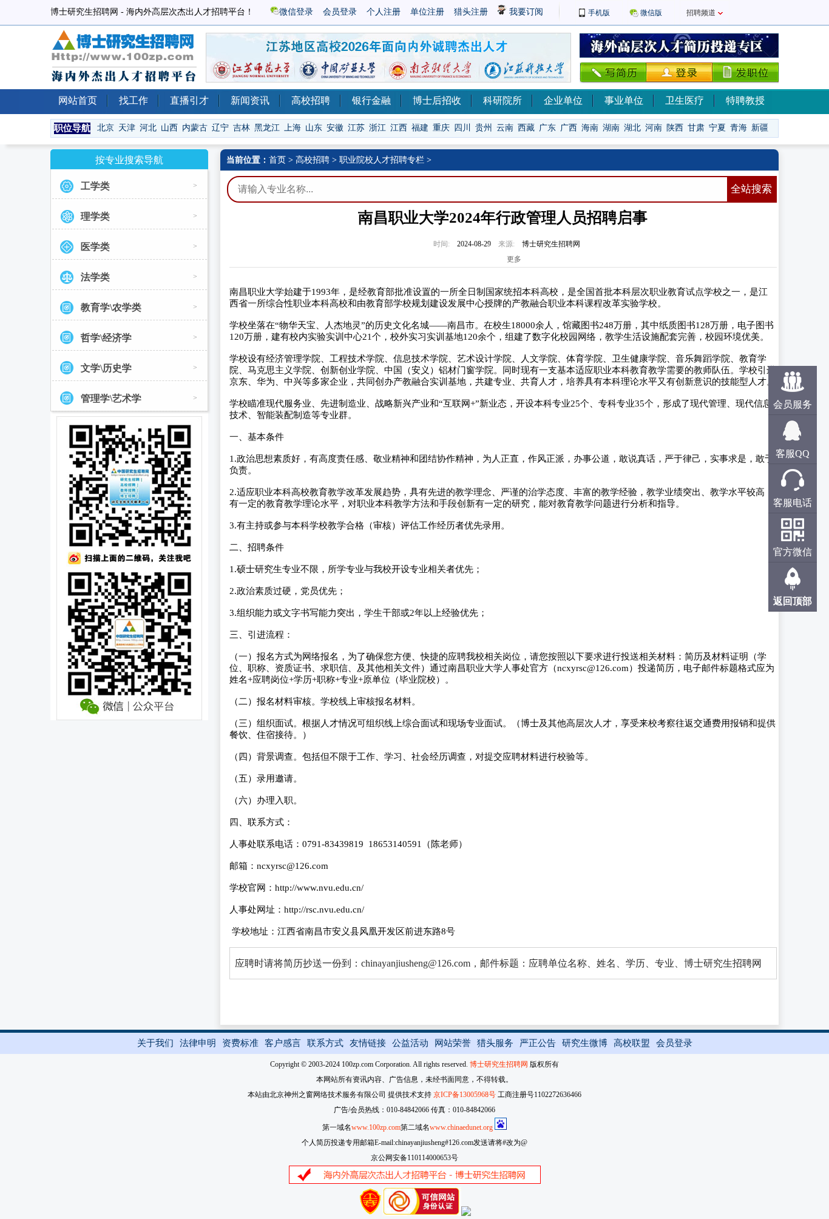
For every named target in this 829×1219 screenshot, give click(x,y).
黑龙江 (267, 127)
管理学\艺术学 (111, 398)
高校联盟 (632, 1043)
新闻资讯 (250, 100)
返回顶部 (792, 601)
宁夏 (717, 127)
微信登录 (296, 11)
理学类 (95, 216)
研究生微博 (584, 1043)
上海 (292, 127)
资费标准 (240, 1043)
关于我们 (155, 1043)
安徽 (335, 127)
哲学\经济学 (106, 338)
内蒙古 (195, 127)
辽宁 (220, 127)
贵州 (483, 127)
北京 (105, 127)
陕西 (674, 127)
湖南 (611, 127)
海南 (589, 127)
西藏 (526, 127)
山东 (313, 127)
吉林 (241, 127)
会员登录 (340, 11)
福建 (419, 127)
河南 (653, 127)
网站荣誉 (453, 1043)
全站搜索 (751, 189)
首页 (277, 159)
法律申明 (198, 1043)
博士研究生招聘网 (499, 1064)
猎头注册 (471, 11)
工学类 (95, 186)
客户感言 (283, 1043)
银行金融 (371, 100)
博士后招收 (437, 100)
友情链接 (368, 1043)
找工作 (133, 100)
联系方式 (325, 1043)
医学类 (95, 246)
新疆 (759, 127)
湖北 (632, 127)
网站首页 (77, 100)
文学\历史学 (106, 368)
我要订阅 (525, 11)
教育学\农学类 (111, 307)
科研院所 (502, 100)
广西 (568, 127)
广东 (547, 127)
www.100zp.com (376, 1127)
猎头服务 (495, 1043)
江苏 (356, 127)
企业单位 (563, 100)
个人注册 (384, 11)
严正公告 (537, 1043)
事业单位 (623, 100)
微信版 (651, 12)
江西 (398, 127)
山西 (169, 127)
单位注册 (427, 11)
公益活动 (410, 1043)
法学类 (95, 277)
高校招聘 (310, 100)
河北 (148, 127)
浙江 (377, 127)
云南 (504, 127)
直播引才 (189, 100)
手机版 (599, 12)
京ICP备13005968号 (464, 1094)
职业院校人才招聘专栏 (381, 159)
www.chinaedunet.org (461, 1127)
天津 (126, 127)
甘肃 (696, 127)
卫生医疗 (684, 100)
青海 (738, 127)
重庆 (441, 127)
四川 (462, 127)
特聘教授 (745, 100)
